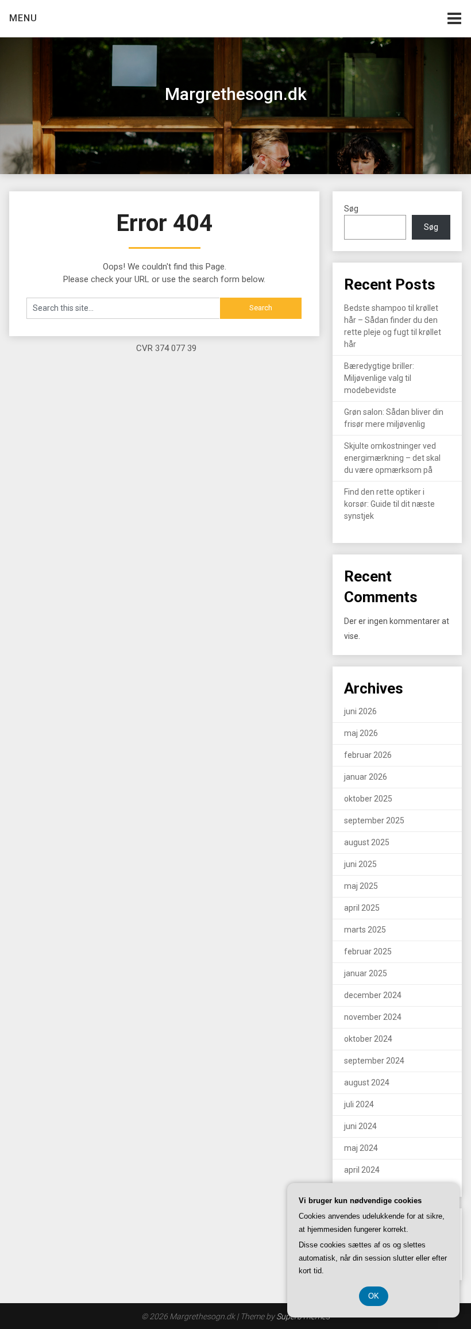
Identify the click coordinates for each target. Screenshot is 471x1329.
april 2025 (362, 907)
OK (373, 1296)
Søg (351, 208)
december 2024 (372, 995)
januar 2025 (365, 973)
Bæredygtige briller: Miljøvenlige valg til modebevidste (379, 378)
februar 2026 (368, 755)
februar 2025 (368, 951)
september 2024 (374, 1060)
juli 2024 (359, 1104)
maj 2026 (361, 733)
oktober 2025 (368, 798)
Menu (23, 18)
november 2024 (372, 1017)
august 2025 (366, 842)
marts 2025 (365, 929)
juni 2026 (360, 711)
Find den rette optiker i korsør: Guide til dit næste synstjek (389, 504)
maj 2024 (361, 1148)
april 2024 (362, 1169)
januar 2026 (365, 776)
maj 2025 (361, 886)
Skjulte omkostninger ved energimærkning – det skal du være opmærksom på (392, 458)
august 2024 (366, 1082)
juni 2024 (360, 1126)
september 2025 (374, 820)
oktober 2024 (368, 1038)
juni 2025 (360, 864)
